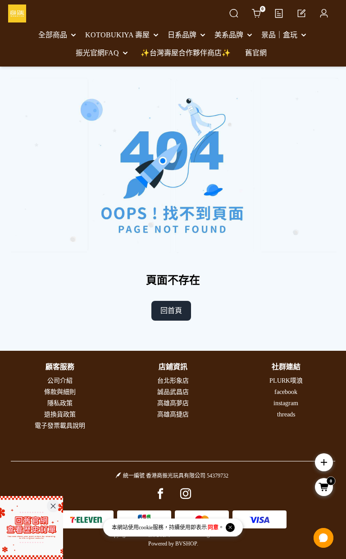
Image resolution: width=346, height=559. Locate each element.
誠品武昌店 (173, 392)
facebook (285, 392)
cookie (146, 527)
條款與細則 (60, 392)
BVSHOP (186, 544)
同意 (213, 527)
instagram (285, 403)
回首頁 (171, 310)
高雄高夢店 (173, 403)
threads (286, 414)
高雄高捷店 (173, 414)
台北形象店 (173, 380)
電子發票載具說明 (60, 425)
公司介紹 (60, 380)
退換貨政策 (60, 414)
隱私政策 (60, 403)
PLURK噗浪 (286, 380)
